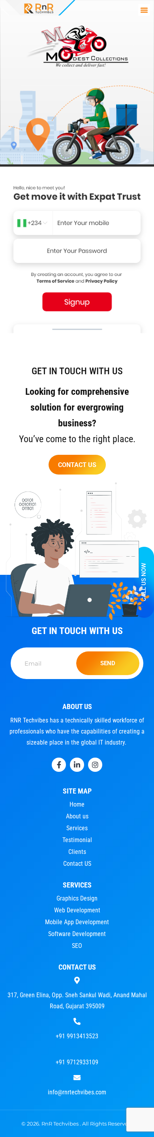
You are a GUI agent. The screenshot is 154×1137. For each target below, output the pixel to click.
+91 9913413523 (77, 1036)
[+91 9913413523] (77, 1020)
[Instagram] (95, 765)
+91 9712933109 (77, 1062)
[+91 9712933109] (77, 1046)
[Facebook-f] (59, 765)
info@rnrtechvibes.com (77, 1092)
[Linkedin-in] (77, 765)
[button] (144, 10)
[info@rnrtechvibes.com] (77, 1076)
